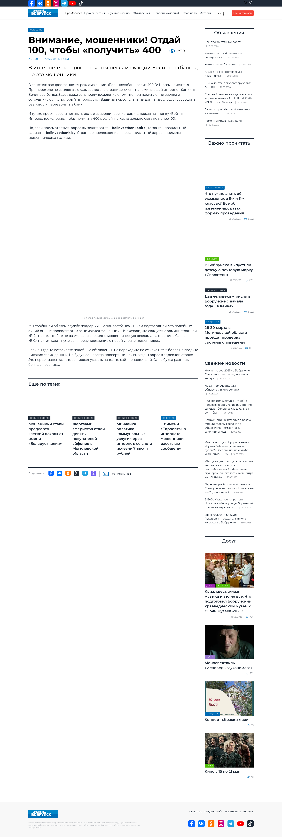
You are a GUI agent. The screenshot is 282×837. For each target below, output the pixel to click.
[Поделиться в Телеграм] (85, 473)
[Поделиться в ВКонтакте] (59, 473)
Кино (209, 765)
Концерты (212, 713)
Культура (211, 259)
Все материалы (242, 13)
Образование (214, 187)
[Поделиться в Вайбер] (93, 473)
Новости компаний (166, 13)
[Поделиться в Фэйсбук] (51, 473)
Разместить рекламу (239, 811)
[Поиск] (251, 2)
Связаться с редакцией (205, 811)
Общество (36, 30)
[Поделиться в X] (76, 473)
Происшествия (94, 13)
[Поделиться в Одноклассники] (68, 473)
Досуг (210, 585)
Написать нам (121, 473)
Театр (209, 657)
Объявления (141, 13)
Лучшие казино (119, 13)
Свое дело (190, 13)
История (206, 13)
